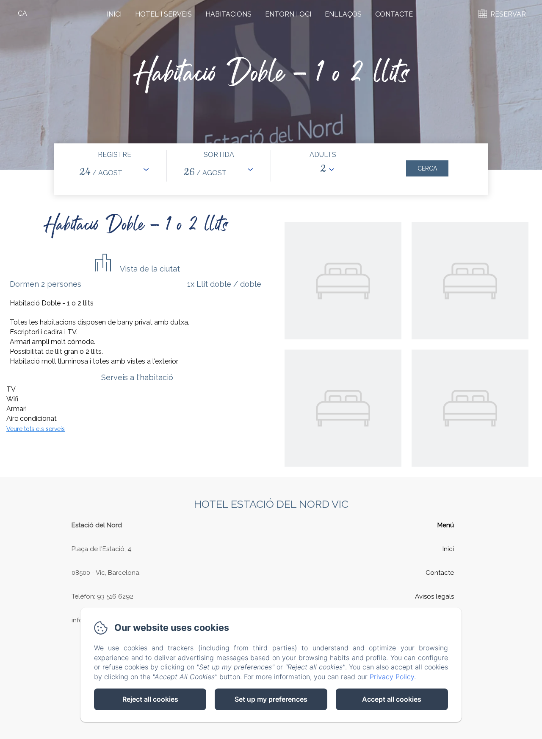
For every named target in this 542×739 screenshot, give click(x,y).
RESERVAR (508, 14)
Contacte (394, 14)
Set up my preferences (271, 699)
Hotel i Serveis (163, 14)
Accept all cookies (391, 699)
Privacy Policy (392, 676)
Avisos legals (434, 596)
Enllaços (343, 14)
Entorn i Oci (288, 14)
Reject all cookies (150, 699)
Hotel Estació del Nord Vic (271, 504)
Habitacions (228, 14)
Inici (114, 14)
